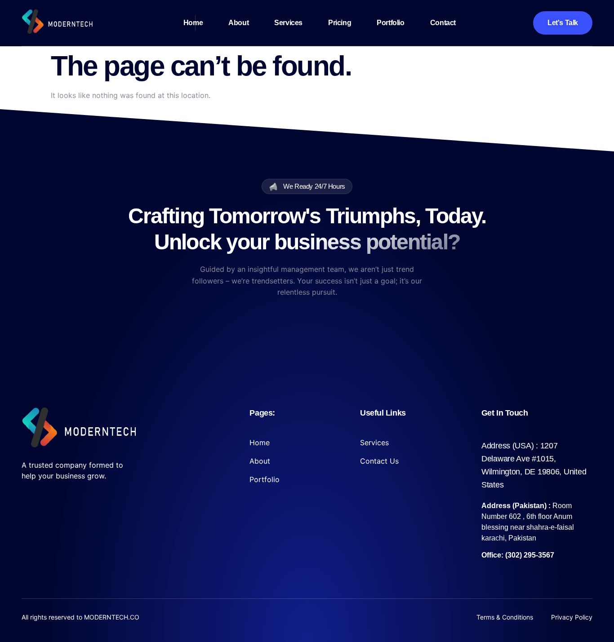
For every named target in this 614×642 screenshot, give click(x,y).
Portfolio (390, 23)
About (238, 23)
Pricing (339, 23)
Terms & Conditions (504, 617)
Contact (443, 23)
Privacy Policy (571, 617)
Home (193, 23)
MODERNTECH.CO (111, 617)
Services (288, 23)
